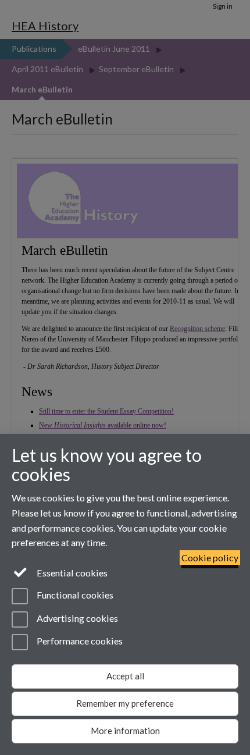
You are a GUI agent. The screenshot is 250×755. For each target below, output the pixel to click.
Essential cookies (71, 572)
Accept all (125, 676)
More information (125, 730)
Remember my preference (125, 703)
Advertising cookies (76, 618)
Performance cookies (79, 640)
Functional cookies (74, 595)
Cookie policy (209, 557)
